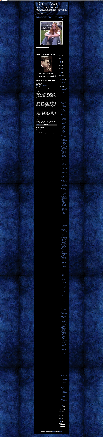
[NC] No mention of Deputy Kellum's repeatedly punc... (64, 360)
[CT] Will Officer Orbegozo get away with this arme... (63, 333)
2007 (61, 411)
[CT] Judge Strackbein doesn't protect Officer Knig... (63, 396)
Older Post (55, 154)
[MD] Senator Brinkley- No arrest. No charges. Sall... (63, 348)
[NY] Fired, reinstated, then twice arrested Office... (64, 181)
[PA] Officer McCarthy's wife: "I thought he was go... (64, 392)
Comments (62, 426)
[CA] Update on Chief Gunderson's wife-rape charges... (63, 384)
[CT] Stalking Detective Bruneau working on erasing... (64, 364)
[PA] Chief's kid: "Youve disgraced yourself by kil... (64, 197)
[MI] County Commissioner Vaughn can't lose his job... (63, 242)
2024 (61, 55)
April (62, 405)
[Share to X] (45, 124)
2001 (61, 418)
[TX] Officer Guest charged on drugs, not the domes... (64, 226)
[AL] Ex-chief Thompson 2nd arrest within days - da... (64, 230)
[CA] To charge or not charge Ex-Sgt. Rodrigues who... (64, 356)
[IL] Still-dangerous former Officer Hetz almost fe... (64, 216)
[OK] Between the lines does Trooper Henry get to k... (64, 246)
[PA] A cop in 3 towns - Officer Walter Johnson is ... (64, 119)
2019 (61, 61)
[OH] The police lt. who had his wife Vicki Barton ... (64, 325)
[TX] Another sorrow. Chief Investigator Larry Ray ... (64, 144)
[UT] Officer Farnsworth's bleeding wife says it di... (63, 219)
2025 (61, 54)
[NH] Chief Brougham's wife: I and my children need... (64, 388)
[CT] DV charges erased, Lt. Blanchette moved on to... (63, 124)
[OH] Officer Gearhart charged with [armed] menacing (63, 274)
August (62, 83)
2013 (61, 69)
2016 (61, 65)
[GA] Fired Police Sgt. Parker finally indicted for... (63, 298)
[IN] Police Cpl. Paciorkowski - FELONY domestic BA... (63, 163)
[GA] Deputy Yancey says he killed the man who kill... (64, 313)
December (63, 78)
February (62, 408)
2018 (61, 62)
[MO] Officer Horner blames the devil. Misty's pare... (64, 115)
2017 (61, 64)
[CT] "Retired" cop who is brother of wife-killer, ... (64, 92)
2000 (61, 419)
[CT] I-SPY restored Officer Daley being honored (64, 254)
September (63, 82)
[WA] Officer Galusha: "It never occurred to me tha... (64, 128)
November (63, 79)
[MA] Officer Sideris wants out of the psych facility (64, 238)
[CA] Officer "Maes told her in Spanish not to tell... (64, 372)
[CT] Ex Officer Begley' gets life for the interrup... (64, 103)
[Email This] (44, 124)
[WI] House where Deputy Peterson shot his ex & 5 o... (64, 173)
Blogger (60, 431)
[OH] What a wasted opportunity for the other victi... (63, 234)
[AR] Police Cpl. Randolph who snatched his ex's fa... (64, 190)
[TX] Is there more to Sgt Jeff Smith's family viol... (64, 169)
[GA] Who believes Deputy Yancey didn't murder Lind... (64, 95)
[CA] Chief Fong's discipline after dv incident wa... (64, 212)
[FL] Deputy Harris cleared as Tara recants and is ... (64, 344)
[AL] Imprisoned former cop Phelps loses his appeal (64, 99)
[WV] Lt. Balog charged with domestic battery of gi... (64, 152)
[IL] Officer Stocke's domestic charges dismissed (64, 201)
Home (46, 154)
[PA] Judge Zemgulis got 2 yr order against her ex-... (64, 209)
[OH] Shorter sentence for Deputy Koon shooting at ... (63, 250)
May (62, 403)
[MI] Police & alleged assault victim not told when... (63, 205)
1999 (61, 421)
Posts (61, 424)
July (62, 85)
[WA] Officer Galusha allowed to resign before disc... (64, 282)
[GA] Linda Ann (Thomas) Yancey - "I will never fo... (63, 269)
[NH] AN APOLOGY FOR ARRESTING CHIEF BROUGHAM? (64, 111)
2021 (61, 58)
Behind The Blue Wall (46, 4)
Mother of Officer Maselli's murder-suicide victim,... (64, 265)
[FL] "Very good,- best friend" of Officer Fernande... (63, 194)
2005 (61, 414)
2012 (61, 71)
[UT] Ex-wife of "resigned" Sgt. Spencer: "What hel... (64, 322)
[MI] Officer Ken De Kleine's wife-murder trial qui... (64, 155)
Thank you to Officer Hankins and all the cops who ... (64, 258)
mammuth (53, 431)
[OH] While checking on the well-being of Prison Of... (64, 290)
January (62, 409)
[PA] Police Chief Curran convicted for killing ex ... (64, 223)
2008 (61, 76)
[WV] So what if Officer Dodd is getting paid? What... (63, 106)
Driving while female (63, 166)
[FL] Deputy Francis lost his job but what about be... (63, 329)
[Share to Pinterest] (47, 124)
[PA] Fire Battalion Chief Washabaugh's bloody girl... (64, 352)
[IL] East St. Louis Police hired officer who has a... (64, 177)
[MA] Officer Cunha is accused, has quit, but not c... (64, 140)
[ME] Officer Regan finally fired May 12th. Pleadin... (64, 306)
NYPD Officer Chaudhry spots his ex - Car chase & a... (64, 341)
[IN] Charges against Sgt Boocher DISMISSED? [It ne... (64, 132)
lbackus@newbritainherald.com (41, 85)
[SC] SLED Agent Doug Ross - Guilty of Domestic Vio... (64, 376)
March (62, 406)
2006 (61, 412)
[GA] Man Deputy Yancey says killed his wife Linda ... (64, 262)
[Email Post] (42, 124)
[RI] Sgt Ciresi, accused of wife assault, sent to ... (64, 401)
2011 (61, 72)
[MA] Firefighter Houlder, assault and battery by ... (64, 88)
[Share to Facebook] (46, 124)
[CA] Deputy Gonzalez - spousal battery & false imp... (64, 302)
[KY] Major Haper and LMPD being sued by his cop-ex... (64, 185)
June (62, 86)
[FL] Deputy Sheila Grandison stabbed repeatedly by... (64, 317)
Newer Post (38, 154)
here (51, 122)
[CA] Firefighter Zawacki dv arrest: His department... (63, 337)
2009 (61, 75)
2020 (61, 59)
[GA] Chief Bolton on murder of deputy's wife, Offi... (64, 294)
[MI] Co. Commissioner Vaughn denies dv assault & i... (63, 136)
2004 (61, 415)
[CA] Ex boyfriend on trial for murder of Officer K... (64, 148)
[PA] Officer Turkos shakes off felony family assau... (64, 380)
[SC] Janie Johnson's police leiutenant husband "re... (64, 309)
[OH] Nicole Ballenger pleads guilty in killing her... (64, 368)
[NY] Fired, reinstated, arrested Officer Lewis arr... (64, 286)
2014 (61, 68)
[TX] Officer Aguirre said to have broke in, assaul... (64, 159)
